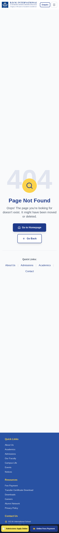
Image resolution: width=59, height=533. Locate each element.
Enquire (45, 5)
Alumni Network (12, 503)
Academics (45, 265)
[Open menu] (54, 5)
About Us (10, 265)
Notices (8, 472)
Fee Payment (11, 485)
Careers (9, 499)
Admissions (27, 265)
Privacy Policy (11, 508)
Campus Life (11, 463)
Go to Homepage (31, 227)
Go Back (32, 238)
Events (8, 467)
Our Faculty (10, 458)
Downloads (10, 494)
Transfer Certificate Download (19, 490)
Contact (29, 271)
